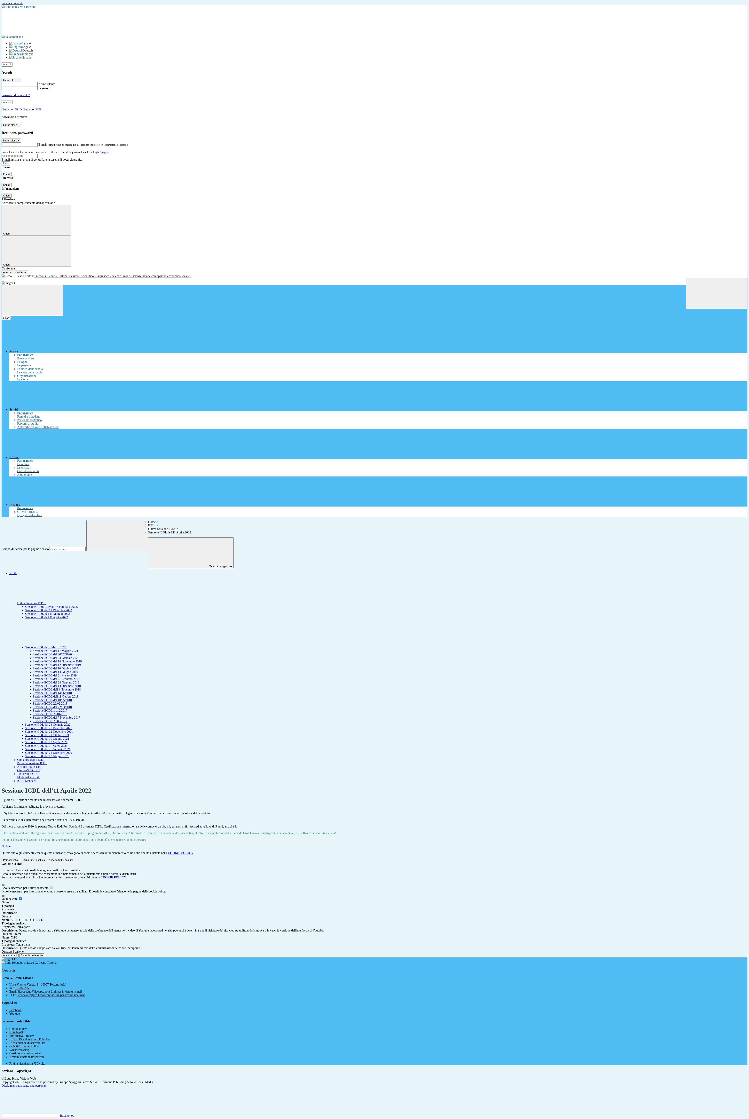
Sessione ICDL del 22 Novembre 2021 (49, 731)
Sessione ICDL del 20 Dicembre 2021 (48, 728)
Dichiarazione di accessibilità (27, 1042)
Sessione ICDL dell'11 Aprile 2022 (46, 617)
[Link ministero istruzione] (19, 6)
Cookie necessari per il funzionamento (25, 888)
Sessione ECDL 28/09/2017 (50, 721)
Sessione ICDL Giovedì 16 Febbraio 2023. (51, 606)
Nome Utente (46, 84)
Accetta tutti (61, 860)
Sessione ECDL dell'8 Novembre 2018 (57, 689)
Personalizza (10, 860)
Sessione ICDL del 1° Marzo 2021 (46, 745)
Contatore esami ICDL (31, 759)
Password (44, 88)
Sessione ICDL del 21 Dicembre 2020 (48, 752)
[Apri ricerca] (716, 293)
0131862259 (22, 988)
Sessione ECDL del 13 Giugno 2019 (55, 672)
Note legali (16, 1032)
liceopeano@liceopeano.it (50, 991)
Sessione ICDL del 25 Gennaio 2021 (47, 749)
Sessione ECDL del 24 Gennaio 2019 (56, 682)
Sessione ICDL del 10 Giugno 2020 (47, 756)
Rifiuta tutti (33, 860)
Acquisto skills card (29, 766)
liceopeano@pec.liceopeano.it (51, 995)
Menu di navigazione (220, 566)
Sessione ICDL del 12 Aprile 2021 (46, 742)
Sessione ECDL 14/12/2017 (50, 710)
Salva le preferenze (32, 955)
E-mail (42, 144)
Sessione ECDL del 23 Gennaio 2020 (56, 657)
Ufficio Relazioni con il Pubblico (29, 1039)
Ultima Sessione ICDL (162, 529)
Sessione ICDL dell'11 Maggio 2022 (47, 613)
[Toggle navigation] (32, 300)
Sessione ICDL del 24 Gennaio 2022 (47, 724)
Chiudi (6, 174)
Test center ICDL (28, 773)
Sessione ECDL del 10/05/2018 (52, 700)
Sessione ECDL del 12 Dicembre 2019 (57, 665)
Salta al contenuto (12, 3)
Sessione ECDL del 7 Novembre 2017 (56, 717)
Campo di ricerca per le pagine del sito (25, 549)
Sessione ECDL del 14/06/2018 (52, 693)
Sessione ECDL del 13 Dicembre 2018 (57, 686)
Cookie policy (18, 1028)
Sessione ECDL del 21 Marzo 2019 (55, 675)
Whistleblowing (19, 1049)
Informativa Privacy (21, 1035)
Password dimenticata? (16, 95)
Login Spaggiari (101, 152)
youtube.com (10, 898)
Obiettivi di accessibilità (24, 1046)
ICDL (151, 525)
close (6, 317)
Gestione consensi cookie (25, 1053)
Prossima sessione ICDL (32, 763)
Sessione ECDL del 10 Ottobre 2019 (55, 668)
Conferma (20, 272)
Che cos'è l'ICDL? (28, 770)
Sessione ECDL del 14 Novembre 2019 (57, 661)
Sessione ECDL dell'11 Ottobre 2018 (55, 696)
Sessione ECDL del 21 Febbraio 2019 (56, 679)
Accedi (7, 64)
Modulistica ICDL (28, 777)
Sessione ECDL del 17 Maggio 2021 (55, 650)
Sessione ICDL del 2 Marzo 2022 (46, 647)
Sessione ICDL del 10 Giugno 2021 (47, 738)
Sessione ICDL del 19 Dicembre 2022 (48, 610)
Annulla (7, 272)
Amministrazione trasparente (26, 1057)
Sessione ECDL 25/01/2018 (50, 714)
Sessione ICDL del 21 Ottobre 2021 (47, 735)
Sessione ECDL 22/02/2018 (50, 703)
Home (152, 522)
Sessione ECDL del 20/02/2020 (52, 654)
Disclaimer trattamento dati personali (24, 1085)
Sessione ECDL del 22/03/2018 (52, 707)
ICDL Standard (26, 780)
